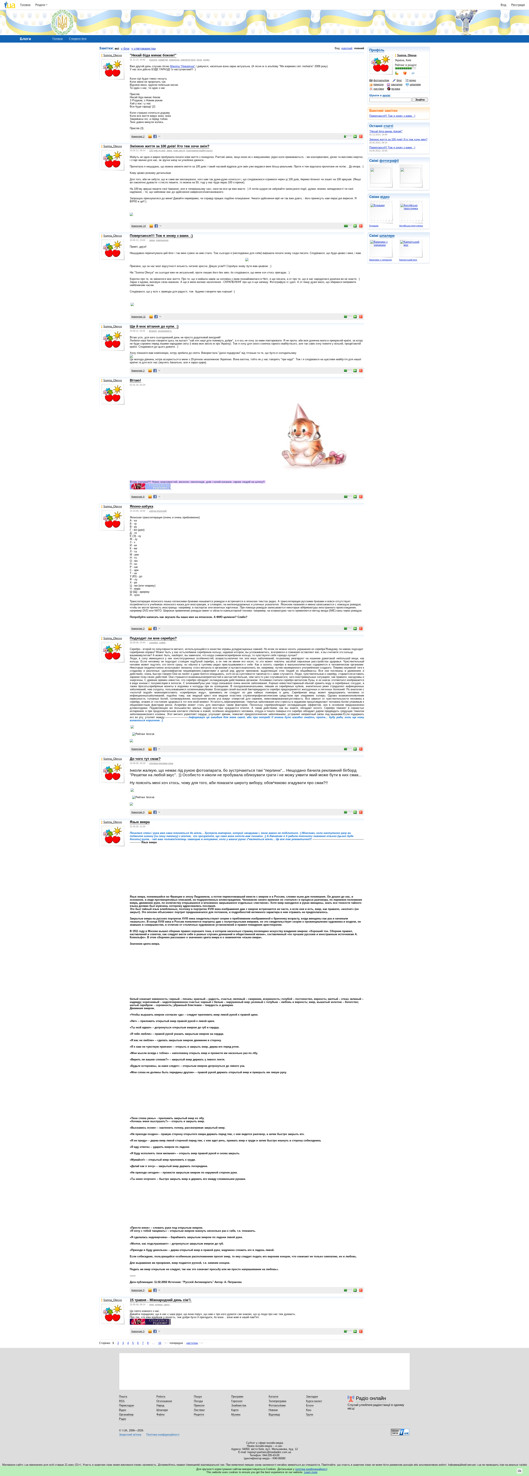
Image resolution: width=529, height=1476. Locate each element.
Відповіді (274, 1414)
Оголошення (164, 1401)
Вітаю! (135, 380)
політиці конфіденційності (311, 1469)
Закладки (312, 1396)
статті (388, 126)
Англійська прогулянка (411, 225)
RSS (122, 1401)
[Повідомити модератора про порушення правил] (361, 136)
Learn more (310, 1472)
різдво (206, 59)
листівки (378, 88)
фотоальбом (381, 80)
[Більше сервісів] (159, 136)
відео (412, 80)
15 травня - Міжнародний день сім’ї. (161, 1300)
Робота (160, 1396)
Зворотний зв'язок (130, 1434)
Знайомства (238, 1405)
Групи (309, 1414)
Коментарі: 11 (138, 316)
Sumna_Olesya (112, 55)
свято (167, 1304)
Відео (122, 1410)
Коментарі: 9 (137, 812)
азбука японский (158, 511)
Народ (160, 1405)
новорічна (174, 59)
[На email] (150, 136)
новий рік (163, 59)
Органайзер (126, 1414)
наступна (192, 1343)
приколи (378, 84)
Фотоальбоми (277, 1405)
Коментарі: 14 (138, 226)
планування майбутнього (199, 150)
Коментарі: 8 (137, 749)
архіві (386, 95)
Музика (235, 1414)
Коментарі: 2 (137, 136)
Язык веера (140, 822)
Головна (25, 4)
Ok (519, 1470)
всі (117, 48)
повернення (162, 240)
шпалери (415, 84)
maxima (153, 59)
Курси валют (314, 1401)
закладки (396, 84)
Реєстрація (518, 4)
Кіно (308, 1410)
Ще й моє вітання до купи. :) (154, 326)
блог (399, 80)
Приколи (199, 1405)
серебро (153, 642)
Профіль (376, 50)
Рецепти (199, 1414)
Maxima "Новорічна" (182, 66)
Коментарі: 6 (137, 496)
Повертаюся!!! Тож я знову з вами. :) (392, 115)
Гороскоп (236, 1401)
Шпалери (162, 1410)
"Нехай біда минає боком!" (386, 131)
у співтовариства (143, 48)
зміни (169, 150)
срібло (162, 642)
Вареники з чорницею (380, 260)
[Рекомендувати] (355, 136)
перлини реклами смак (161, 763)
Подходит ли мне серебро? (153, 638)
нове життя (179, 150)
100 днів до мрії (157, 150)
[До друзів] (397, 73)
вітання (153, 331)
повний (359, 48)
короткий (346, 48)
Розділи (40, 4)
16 (159, 1343)
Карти (234, 1410)
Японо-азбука (141, 506)
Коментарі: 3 (137, 370)
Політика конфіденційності (162, 1434)
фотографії (389, 161)
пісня (199, 59)
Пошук (198, 1396)
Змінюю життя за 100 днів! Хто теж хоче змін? (398, 139)
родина (158, 1304)
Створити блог (78, 38)
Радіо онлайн (371, 1398)
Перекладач (126, 1405)
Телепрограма (277, 1401)
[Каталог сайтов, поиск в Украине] (400, 1430)
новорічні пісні (188, 59)
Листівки (199, 1410)
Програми (237, 1396)
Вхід (503, 4)
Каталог (274, 1396)
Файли (160, 1414)
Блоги (309, 1405)
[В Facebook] (155, 136)
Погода (198, 1401)
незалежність (165, 331)
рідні (151, 1304)
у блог (125, 48)
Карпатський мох (408, 260)
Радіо (122, 1418)
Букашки (373, 225)
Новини (273, 1410)
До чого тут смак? (145, 759)
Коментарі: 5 (137, 1290)
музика (395, 88)
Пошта (123, 1396)
